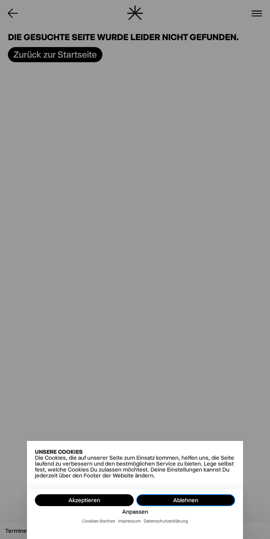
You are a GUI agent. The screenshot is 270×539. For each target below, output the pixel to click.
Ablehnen (185, 500)
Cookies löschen (98, 521)
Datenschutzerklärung (166, 521)
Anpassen (135, 512)
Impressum (129, 521)
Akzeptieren (84, 500)
